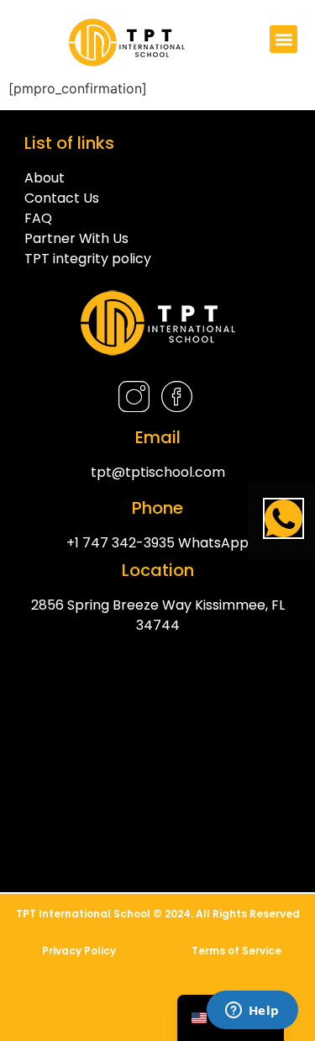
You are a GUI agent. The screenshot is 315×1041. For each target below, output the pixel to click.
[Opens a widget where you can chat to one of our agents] (252, 1012)
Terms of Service (236, 950)
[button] (283, 39)
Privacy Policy (79, 950)
